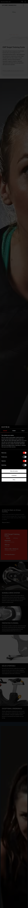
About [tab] (23, 430)
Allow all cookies (14, 471)
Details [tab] (14, 430)
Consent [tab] (5, 430)
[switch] (25, 457)
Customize (14, 475)
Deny (14, 479)
